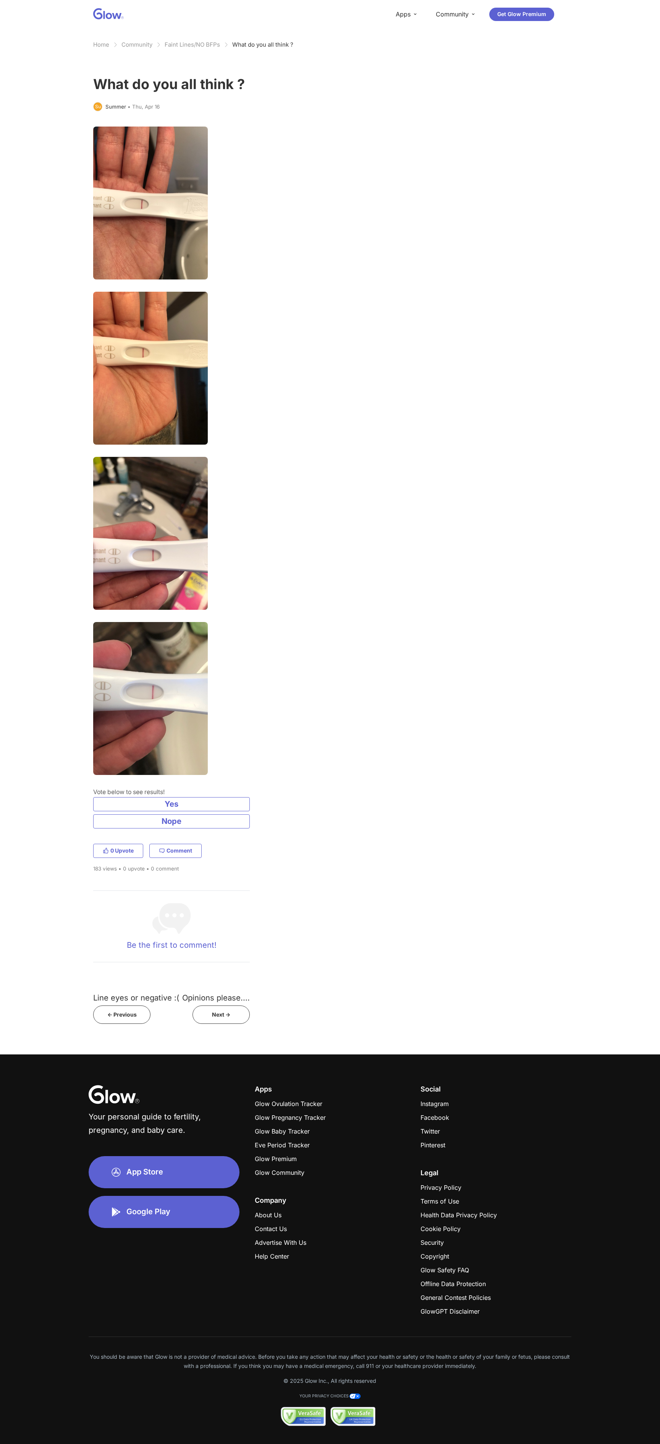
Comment (179, 850)
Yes (171, 804)
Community (136, 44)
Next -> (221, 1014)
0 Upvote (122, 850)
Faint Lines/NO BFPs (192, 44)
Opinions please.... (216, 997)
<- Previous (122, 1014)
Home (101, 44)
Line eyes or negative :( (136, 997)
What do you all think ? (262, 44)
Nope (171, 821)
